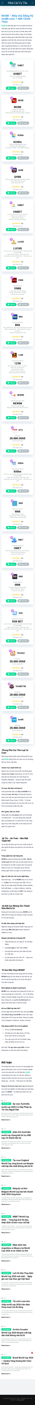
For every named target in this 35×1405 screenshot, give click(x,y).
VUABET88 (21, 686)
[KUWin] (13, 137)
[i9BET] (14, 542)
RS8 (21, 613)
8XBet (21, 463)
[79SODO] (12, 655)
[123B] (14, 357)
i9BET (20, 540)
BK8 (21, 317)
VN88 (20, 280)
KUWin (21, 135)
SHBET (20, 65)
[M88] (14, 578)
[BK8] (15, 319)
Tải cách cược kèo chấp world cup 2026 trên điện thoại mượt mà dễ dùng (15, 1304)
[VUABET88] (11, 688)
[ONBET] (13, 207)
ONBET (20, 205)
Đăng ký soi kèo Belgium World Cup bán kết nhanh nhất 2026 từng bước (17, 1191)
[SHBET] (13, 67)
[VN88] (14, 282)
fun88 (20, 719)
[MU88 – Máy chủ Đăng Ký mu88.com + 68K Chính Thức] (17, 3)
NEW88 (20, 395)
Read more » (6, 1120)
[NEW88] (13, 397)
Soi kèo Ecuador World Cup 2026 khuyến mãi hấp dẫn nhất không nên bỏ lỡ (16, 1332)
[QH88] (14, 172)
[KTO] (14, 432)
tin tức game (6, 1103)
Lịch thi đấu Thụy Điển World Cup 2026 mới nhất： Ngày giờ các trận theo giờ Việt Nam (17, 1276)
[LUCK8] (13, 244)
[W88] (14, 505)
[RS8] (14, 615)
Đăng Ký (12, 88)
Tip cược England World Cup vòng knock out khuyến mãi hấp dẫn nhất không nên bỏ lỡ (17, 1163)
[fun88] (14, 722)
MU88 (3, 26)
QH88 (20, 170)
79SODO (21, 653)
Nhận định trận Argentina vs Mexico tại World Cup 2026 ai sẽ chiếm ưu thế (15, 1248)
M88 (21, 576)
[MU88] (14, 102)
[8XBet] (13, 465)
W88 (21, 503)
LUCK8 (21, 242)
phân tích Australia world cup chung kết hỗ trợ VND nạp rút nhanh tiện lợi (16, 1135)
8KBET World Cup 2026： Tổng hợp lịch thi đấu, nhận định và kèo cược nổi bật (15, 1219)
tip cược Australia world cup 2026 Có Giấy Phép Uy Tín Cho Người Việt (16, 1107)
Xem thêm (24, 88)
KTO (21, 430)
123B (20, 355)
